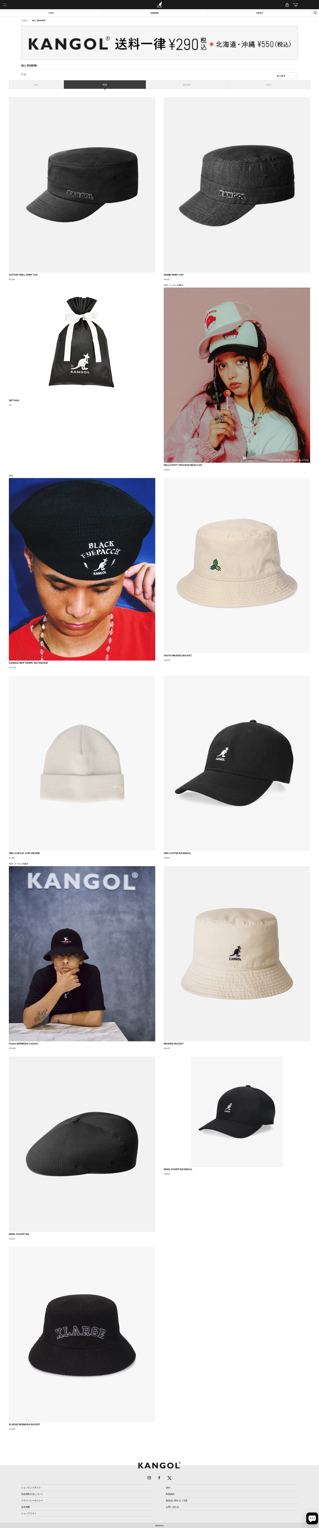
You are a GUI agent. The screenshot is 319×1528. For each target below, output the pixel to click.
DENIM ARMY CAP (173, 275)
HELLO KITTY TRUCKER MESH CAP (183, 465)
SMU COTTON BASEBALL (177, 853)
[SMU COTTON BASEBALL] (237, 763)
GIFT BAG (14, 400)
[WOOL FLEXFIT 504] (82, 1144)
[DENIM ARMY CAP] (237, 184)
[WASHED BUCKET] (237, 953)
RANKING (154, 12)
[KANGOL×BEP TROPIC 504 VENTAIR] (82, 569)
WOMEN (187, 84)
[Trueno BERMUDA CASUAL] (82, 953)
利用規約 (170, 1494)
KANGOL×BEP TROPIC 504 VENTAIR (28, 663)
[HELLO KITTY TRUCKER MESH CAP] (237, 375)
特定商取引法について (32, 1494)
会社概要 (25, 1507)
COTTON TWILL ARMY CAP (23, 275)
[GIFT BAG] (82, 343)
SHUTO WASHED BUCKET (178, 655)
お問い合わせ (172, 1507)
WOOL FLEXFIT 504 (19, 1234)
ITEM (51, 12)
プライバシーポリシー (32, 1500)
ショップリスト (28, 1513)
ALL (36, 84)
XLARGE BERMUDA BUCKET (24, 1424)
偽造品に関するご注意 (177, 1500)
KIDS (269, 84)
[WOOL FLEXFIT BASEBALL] (237, 1111)
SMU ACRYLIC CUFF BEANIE (24, 853)
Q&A (168, 1487)
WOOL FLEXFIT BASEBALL (178, 1169)
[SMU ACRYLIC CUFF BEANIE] (82, 763)
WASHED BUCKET (173, 1043)
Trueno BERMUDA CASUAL (23, 1043)
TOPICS (259, 12)
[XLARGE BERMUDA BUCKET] (82, 1334)
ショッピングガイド (31, 1487)
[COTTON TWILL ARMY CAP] (82, 184)
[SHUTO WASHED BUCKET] (237, 565)
